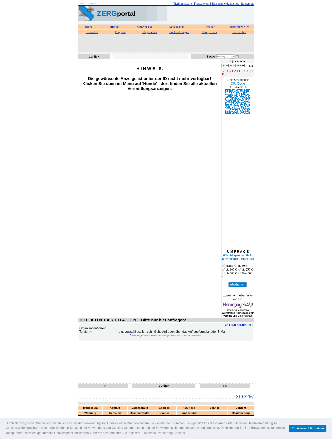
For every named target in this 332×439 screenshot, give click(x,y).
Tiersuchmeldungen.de (225, 3)
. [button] (164, 433)
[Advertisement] (166, 43)
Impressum (247, 3)
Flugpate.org (201, 3)
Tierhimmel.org (182, 3)
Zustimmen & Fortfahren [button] (308, 428)
